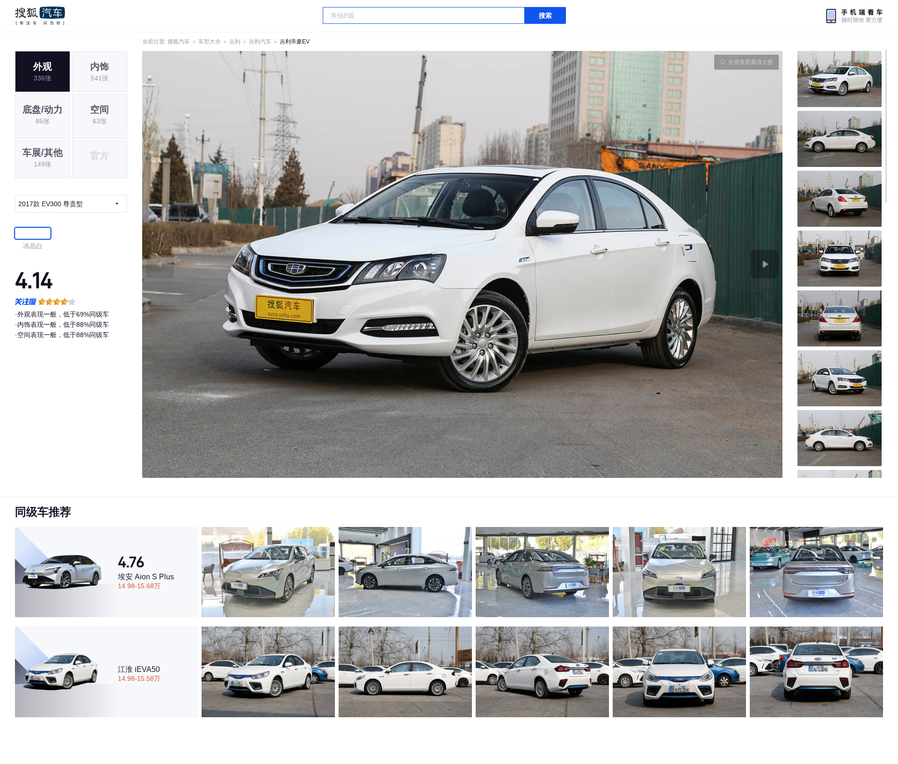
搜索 (545, 15)
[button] (302, 264)
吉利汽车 (260, 41)
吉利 (234, 41)
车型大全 (209, 41)
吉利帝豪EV (295, 41)
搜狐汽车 (40, 16)
